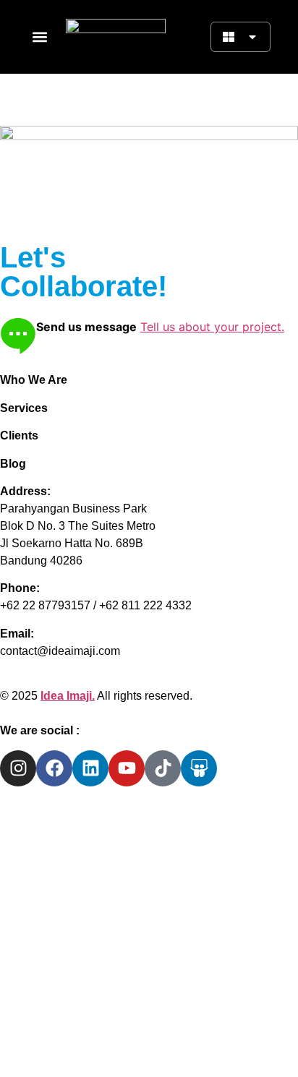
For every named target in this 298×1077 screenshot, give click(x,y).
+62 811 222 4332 (145, 605)
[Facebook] (54, 768)
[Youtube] (126, 768)
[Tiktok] (163, 768)
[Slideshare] (199, 768)
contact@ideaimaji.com (60, 651)
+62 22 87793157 (45, 605)
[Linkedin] (90, 768)
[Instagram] (18, 768)
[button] (39, 37)
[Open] (252, 37)
